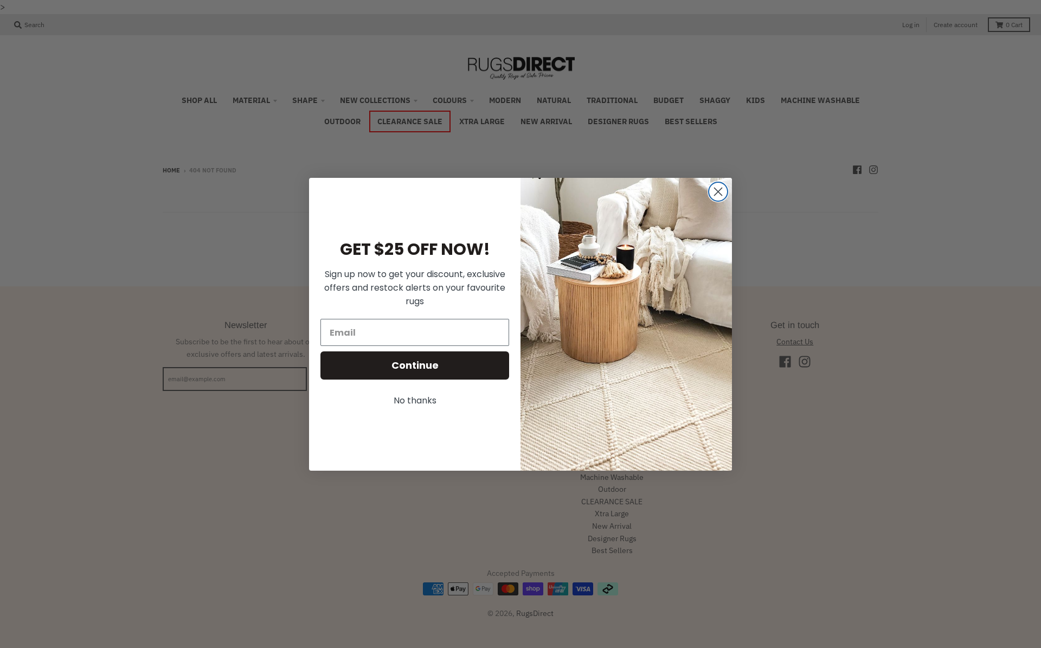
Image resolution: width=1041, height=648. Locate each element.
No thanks (415, 400)
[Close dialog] (718, 191)
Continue (415, 365)
